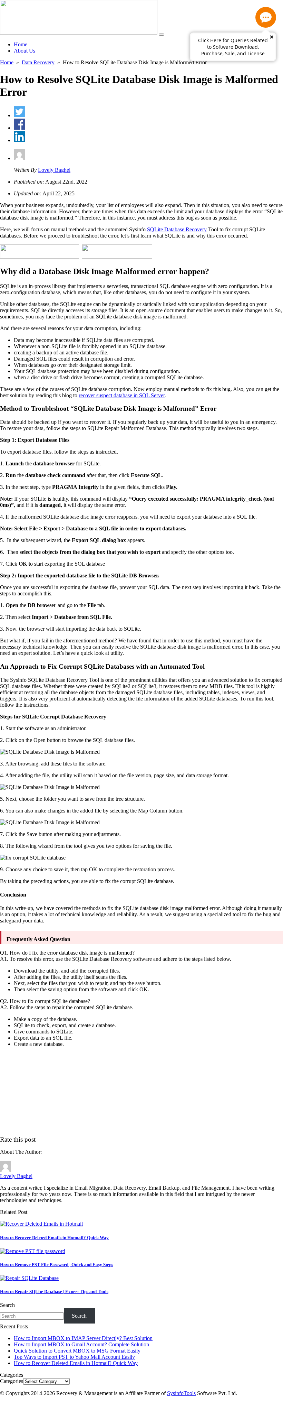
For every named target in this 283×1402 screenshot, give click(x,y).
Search (7, 1305)
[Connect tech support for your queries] (265, 17)
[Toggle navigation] (161, 35)
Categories (11, 1381)
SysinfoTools (181, 1393)
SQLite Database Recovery (177, 229)
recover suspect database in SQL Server (122, 395)
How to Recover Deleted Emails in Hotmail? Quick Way (76, 1363)
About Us (24, 51)
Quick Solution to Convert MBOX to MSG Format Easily (77, 1351)
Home (20, 44)
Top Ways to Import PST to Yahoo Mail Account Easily (74, 1357)
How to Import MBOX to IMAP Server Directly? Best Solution (83, 1338)
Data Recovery (38, 62)
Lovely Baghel (54, 170)
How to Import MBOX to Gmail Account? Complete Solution (81, 1344)
